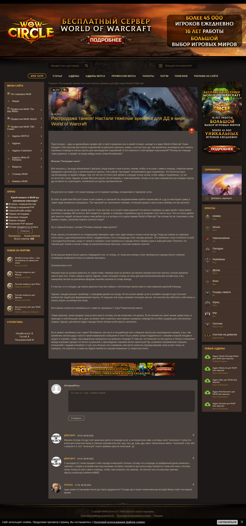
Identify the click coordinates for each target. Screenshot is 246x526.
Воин (216, 281)
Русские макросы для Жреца (25, 273)
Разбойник (219, 259)
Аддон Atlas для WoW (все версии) (225, 381)
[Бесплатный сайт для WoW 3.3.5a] (10, 309)
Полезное (181, 76)
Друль (215, 273)
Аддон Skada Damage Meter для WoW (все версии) (226, 357)
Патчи (164, 76)
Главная (52, 83)
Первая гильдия (16, 220)
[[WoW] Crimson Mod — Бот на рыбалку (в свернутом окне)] (10, 260)
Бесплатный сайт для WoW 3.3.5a (27, 308)
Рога (214, 263)
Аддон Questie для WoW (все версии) (224, 404)
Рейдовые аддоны (220, 361)
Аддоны (73, 76)
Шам (214, 219)
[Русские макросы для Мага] (10, 286)
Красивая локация (18, 217)
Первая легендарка (18, 214)
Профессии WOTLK (124, 76)
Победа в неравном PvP (21, 207)
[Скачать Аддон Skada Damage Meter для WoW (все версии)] (207, 357)
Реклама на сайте (206, 76)
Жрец (216, 302)
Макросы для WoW (22, 277)
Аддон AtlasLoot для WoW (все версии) (225, 369)
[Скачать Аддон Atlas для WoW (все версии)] (207, 381)
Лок (214, 241)
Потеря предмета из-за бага (23, 227)
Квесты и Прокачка (220, 409)
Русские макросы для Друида (25, 296)
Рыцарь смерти (222, 292)
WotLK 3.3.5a (218, 327)
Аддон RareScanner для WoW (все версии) (224, 392)
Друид (216, 270)
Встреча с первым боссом (22, 204)
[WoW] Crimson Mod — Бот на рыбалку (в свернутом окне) (27, 260)
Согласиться (227, 522)
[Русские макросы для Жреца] (10, 274)
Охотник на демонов (225, 334)
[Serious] (56, 488)
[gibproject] (56, 438)
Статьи (57, 76)
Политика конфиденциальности (97, 515)
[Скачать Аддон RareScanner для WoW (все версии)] (207, 392)
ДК (214, 295)
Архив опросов (32, 235)
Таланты (148, 76)
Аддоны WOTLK (95, 76)
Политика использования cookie (134, 515)
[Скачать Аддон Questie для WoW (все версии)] (207, 404)
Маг (215, 312)
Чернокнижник (221, 238)
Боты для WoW (21, 266)
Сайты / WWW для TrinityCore (27, 312)
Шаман (217, 216)
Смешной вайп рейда (19, 210)
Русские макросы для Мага (27, 284)
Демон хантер (218, 338)
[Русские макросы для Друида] (10, 297)
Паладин (218, 248)
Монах (216, 227)
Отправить (76, 418)
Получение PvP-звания (20, 223)
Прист (215, 305)
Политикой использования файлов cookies (119, 522)
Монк (215, 230)
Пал (214, 252)
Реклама (158, 515)
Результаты (15, 235)
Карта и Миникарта (220, 373)
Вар (214, 284)
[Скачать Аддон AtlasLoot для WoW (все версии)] (207, 369)
